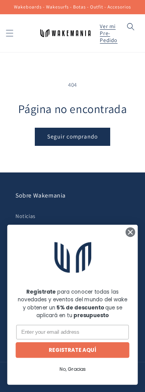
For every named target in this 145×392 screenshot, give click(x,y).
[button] (9, 33)
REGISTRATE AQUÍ (72, 350)
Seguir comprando (72, 136)
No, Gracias (72, 369)
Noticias (25, 216)
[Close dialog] (130, 232)
